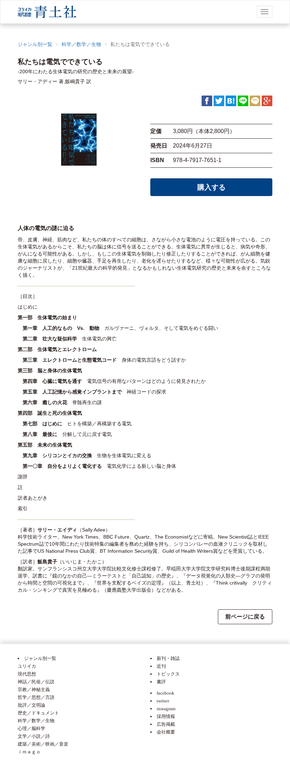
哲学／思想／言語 (36, 697)
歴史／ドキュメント (38, 713)
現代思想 (27, 674)
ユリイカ (27, 666)
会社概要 (166, 732)
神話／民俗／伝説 (36, 681)
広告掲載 (166, 724)
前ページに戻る (245, 617)
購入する (211, 187)
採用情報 (166, 716)
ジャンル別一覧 (35, 44)
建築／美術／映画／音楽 (43, 744)
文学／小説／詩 (34, 736)
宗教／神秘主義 (34, 689)
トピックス (168, 674)
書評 (161, 681)
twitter (163, 700)
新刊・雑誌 (168, 658)
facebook (165, 693)
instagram (166, 708)
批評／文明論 (31, 705)
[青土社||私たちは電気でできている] (231, 100)
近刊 (161, 666)
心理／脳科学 (31, 728)
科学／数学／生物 (81, 44)
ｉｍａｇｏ (29, 751)
